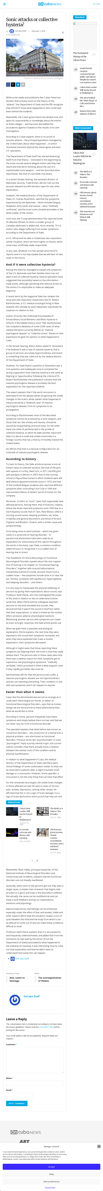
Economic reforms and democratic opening (88, 185)
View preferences (51, 1181)
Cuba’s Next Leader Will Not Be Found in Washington (25, 814)
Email (9, 1090)
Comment (11, 1044)
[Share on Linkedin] (18, 84)
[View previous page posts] (32, 861)
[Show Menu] (4, 4)
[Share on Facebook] (8, 84)
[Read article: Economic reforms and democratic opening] (12, 832)
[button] (99, 1146)
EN (98, 4)
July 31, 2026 (55, 817)
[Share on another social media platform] (23, 84)
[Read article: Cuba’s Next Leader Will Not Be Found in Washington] (12, 811)
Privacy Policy (50, 1187)
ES (94, 4)
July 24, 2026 (24, 841)
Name (10, 1078)
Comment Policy (46, 1027)
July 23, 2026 (55, 852)
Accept (51, 1166)
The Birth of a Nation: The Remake (56, 811)
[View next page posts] (37, 861)
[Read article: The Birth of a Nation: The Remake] (43, 811)
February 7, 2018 (38, 31)
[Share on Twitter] (13, 84)
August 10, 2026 (24, 824)
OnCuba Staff (20, 31)
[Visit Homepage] (49, 4)
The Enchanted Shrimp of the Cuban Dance (80, 56)
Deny (51, 1174)
